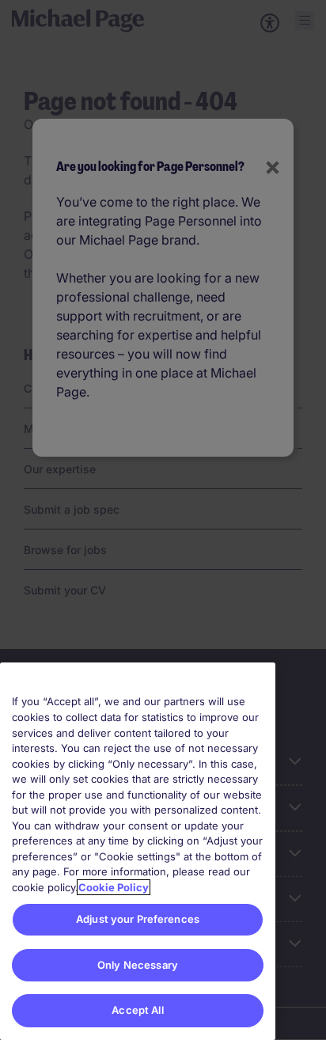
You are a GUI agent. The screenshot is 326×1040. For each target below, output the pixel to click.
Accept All (137, 1010)
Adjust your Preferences (137, 919)
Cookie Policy (113, 887)
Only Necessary (137, 964)
